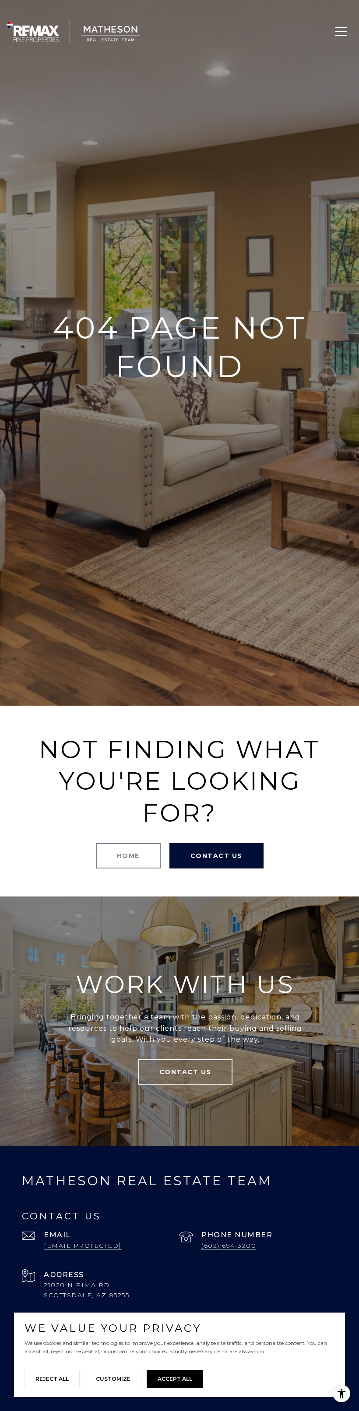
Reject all (52, 1379)
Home (128, 856)
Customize (113, 1379)
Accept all (175, 1379)
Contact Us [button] (216, 856)
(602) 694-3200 (228, 1246)
